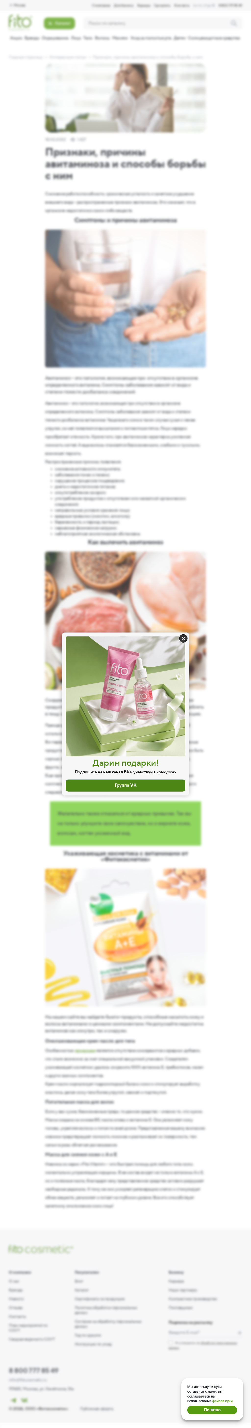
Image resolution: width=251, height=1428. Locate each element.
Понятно (212, 1410)
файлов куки (222, 1401)
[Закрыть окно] (183, 638)
